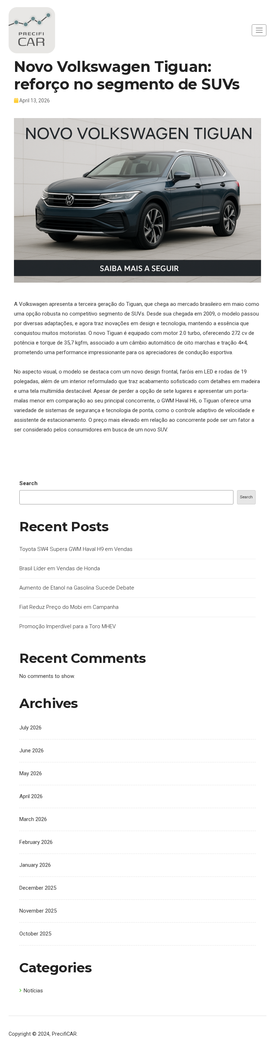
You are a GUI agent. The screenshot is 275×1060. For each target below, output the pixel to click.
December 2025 (37, 888)
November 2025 (38, 911)
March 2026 (33, 819)
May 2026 (30, 773)
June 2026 (31, 750)
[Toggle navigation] (259, 30)
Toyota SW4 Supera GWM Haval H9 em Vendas (75, 549)
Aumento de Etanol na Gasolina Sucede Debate (76, 588)
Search (28, 483)
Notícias (33, 990)
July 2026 (30, 727)
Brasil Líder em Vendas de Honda (59, 568)
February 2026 (36, 842)
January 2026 (35, 865)
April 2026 (31, 796)
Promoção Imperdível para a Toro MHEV (67, 626)
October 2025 (35, 933)
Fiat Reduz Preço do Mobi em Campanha (69, 607)
